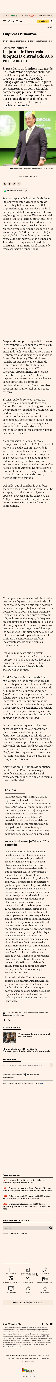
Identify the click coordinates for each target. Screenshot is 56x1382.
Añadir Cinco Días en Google (17, 190)
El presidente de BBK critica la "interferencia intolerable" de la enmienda (26, 1050)
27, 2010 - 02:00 (28, 177)
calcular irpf (11, 1273)
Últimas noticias (11, 1175)
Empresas (22, 1065)
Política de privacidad (13, 1358)
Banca (5, 41)
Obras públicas (34, 1065)
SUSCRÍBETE (42, 21)
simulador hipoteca (28, 1273)
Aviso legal (16, 1355)
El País (49, 27)
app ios (28, 1292)
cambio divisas (28, 1283)
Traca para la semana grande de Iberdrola (34, 1035)
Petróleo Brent (44, 16)
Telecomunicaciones (18, 41)
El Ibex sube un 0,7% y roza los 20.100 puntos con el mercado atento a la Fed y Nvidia (26, 1197)
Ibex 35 (7, 16)
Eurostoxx (14, 1233)
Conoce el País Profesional (28, 1302)
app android (45, 1292)
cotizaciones (11, 1292)
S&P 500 (24, 16)
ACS (4, 1065)
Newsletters (45, 1358)
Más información (8, 1077)
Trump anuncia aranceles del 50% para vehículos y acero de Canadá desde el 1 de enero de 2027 (26, 1206)
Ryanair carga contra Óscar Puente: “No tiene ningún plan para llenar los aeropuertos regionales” (27, 1189)
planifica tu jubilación (11, 1283)
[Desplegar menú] (5, 21)
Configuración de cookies (41, 1355)
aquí (41, 1083)
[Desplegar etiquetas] (51, 1065)
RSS (38, 1358)
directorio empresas (44, 1283)
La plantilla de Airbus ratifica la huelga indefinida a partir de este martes (24, 1181)
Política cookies (26, 1355)
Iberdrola (12, 1065)
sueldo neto (44, 1273)
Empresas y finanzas (20, 34)
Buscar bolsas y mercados (16, 1221)
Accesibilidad (27, 1358)
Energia (31, 41)
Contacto (8, 1355)
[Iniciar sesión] (51, 21)
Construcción (41, 41)
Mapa (34, 1358)
